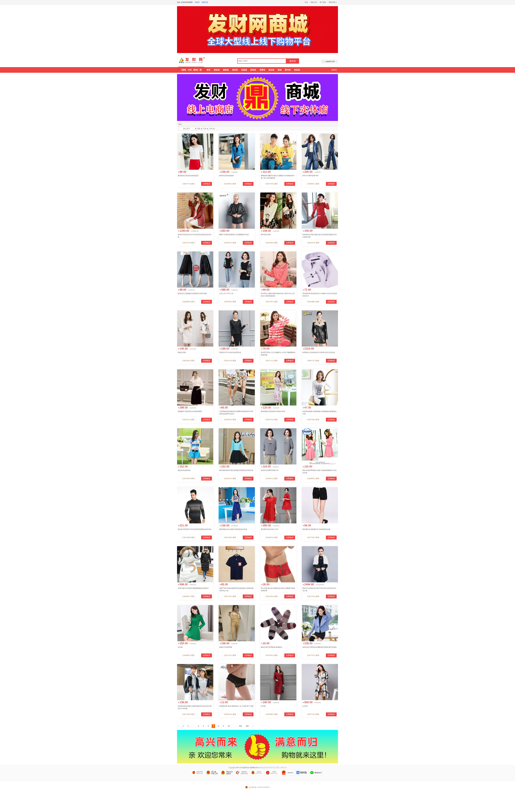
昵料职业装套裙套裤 (226, 176)
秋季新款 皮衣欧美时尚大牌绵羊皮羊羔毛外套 (318, 352)
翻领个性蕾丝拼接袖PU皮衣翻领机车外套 (234, 235)
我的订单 (314, 2)
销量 (199, 129)
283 (240, 726)
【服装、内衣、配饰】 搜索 (191, 71)
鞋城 (280, 70)
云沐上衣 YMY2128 (226, 293)
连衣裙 (180, 647)
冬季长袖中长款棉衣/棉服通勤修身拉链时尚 (193, 588)
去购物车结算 (330, 61)
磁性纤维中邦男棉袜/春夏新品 (271, 647)
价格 (205, 129)
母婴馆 (262, 70)
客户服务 (323, 2)
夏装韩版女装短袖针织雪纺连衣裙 (273, 411)
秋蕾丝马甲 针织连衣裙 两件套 (230, 352)
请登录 (197, 2)
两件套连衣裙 (266, 235)
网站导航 (332, 2)
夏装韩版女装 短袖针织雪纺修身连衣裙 (233, 529)
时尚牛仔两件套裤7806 (310, 176)
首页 (306, 2)
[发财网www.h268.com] (195, 61)
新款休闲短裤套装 (184, 470)
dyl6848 (305, 706)
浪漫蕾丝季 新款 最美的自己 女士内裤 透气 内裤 (236, 706)
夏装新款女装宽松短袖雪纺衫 (188, 176)
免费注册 (204, 2)
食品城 (297, 70)
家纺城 (217, 70)
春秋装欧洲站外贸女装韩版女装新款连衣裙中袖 (236, 470)
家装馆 (253, 70)
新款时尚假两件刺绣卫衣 (270, 470)
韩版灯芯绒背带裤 (225, 647)
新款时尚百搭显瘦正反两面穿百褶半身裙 (192, 293)
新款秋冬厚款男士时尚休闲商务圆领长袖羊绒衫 (194, 529)
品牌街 (334, 70)
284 (247, 726)
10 (229, 726)
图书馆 (288, 70)
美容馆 (235, 70)
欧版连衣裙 (182, 352)
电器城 (244, 70)
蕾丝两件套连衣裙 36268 (269, 529)
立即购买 (206, 184)
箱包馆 (271, 70)
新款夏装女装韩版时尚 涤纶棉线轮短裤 (316, 529)
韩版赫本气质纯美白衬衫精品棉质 (190, 411)
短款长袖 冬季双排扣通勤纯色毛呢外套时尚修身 (319, 647)
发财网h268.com (255, 768)
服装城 (226, 70)
